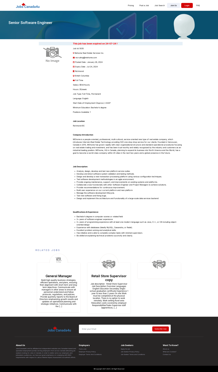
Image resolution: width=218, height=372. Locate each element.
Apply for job (125, 349)
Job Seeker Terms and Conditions (133, 354)
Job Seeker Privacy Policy (130, 352)
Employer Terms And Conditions (90, 354)
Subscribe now (161, 329)
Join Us (173, 5)
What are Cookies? (169, 352)
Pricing (131, 5)
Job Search (160, 5)
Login (187, 5)
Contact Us (167, 354)
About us (166, 349)
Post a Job (144, 5)
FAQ (198, 5)
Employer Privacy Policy (87, 352)
